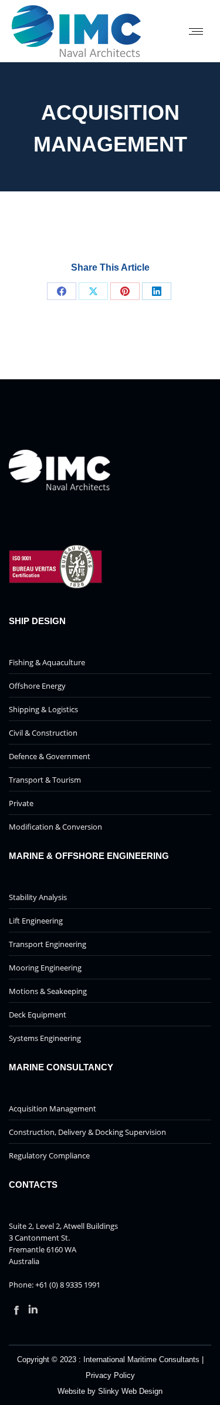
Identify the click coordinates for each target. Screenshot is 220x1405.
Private (21, 803)
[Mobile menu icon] (196, 31)
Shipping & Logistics (43, 709)
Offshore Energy (37, 685)
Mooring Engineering (45, 967)
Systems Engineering (45, 1038)
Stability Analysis (38, 897)
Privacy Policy (110, 1375)
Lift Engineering (36, 920)
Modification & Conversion (55, 826)
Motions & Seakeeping (48, 991)
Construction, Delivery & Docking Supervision (87, 1132)
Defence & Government (49, 756)
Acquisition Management (52, 1108)
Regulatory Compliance (49, 1155)
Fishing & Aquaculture (47, 662)
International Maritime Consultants (141, 1359)
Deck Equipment (37, 1014)
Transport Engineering (47, 944)
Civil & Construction (43, 732)
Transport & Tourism (45, 779)
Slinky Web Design (130, 1391)
